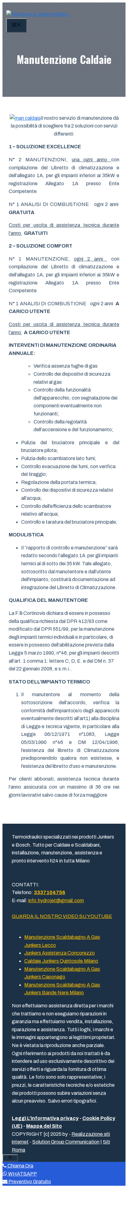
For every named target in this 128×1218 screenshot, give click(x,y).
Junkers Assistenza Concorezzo (59, 953)
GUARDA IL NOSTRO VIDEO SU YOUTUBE (62, 916)
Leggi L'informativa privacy (45, 1118)
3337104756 (49, 892)
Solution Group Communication (65, 1141)
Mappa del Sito (44, 1126)
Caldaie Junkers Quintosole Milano (61, 961)
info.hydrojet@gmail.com (56, 900)
